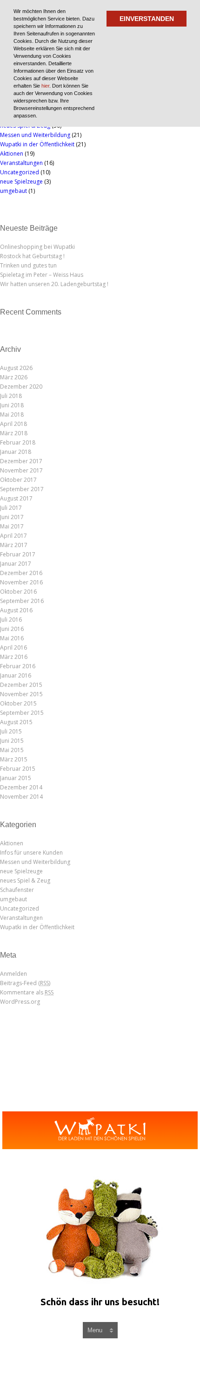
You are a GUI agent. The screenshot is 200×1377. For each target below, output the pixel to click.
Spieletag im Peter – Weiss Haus (41, 275)
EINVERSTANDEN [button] (147, 18)
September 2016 (22, 601)
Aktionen (11, 154)
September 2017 (22, 489)
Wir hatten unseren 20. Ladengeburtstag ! (54, 284)
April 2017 (13, 536)
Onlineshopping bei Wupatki (37, 247)
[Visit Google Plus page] (112, 1357)
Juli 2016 (11, 619)
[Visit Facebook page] (91, 1357)
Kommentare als (26, 992)
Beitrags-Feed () (25, 983)
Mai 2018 (12, 414)
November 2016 (21, 582)
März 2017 (13, 545)
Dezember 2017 (21, 461)
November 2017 (21, 470)
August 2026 (16, 368)
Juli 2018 (11, 396)
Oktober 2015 (18, 703)
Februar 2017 (17, 554)
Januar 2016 (15, 675)
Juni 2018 (12, 405)
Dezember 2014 (21, 787)
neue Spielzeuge (21, 181)
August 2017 (16, 498)
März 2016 (13, 657)
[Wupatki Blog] (100, 1130)
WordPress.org (20, 1002)
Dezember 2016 (21, 573)
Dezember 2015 (21, 685)
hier (45, 86)
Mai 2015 (12, 750)
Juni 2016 (12, 629)
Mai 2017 (12, 526)
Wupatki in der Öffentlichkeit (37, 144)
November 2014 (21, 797)
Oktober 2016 (18, 592)
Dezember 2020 (21, 386)
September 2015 (22, 713)
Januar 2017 (15, 564)
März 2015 (13, 759)
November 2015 (21, 694)
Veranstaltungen (21, 163)
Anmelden (13, 974)
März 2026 (13, 377)
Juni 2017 (12, 517)
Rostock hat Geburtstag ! (32, 256)
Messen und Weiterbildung (35, 135)
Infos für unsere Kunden (31, 852)
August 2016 (16, 610)
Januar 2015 (15, 778)
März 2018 (13, 433)
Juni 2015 (12, 741)
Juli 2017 (11, 508)
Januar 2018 (15, 452)
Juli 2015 (11, 731)
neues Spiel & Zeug (25, 880)
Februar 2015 (17, 769)
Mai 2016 (12, 638)
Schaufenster (17, 890)
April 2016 (13, 647)
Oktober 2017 (18, 480)
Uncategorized (19, 172)
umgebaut (13, 191)
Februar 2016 (17, 666)
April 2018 (13, 424)
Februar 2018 (17, 442)
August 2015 (16, 722)
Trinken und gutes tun (28, 265)
